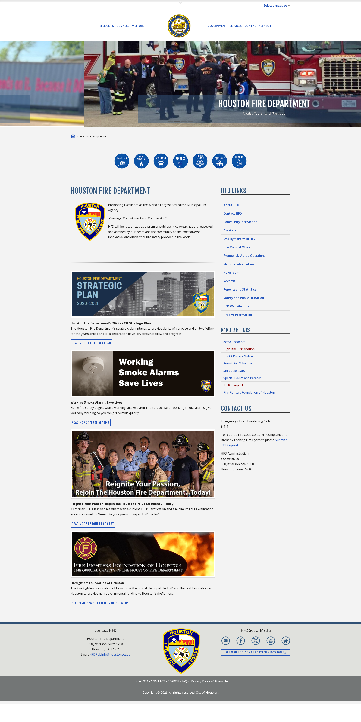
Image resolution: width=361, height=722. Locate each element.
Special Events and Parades (242, 378)
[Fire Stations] (220, 160)
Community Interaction (240, 222)
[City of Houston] (179, 25)
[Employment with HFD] (122, 160)
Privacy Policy (200, 681)
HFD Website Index (237, 306)
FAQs (185, 681)
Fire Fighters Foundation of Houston (100, 603)
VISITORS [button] (138, 26)
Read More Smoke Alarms (90, 422)
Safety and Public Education (243, 298)
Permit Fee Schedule (237, 363)
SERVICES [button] (236, 26)
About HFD (231, 205)
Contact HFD (232, 213)
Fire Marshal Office (237, 247)
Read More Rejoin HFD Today (93, 524)
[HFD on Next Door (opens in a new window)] (285, 640)
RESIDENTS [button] (106, 26)
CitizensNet (220, 681)
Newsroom (231, 272)
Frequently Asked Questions (244, 256)
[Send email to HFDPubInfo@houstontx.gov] (225, 640)
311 (145, 681)
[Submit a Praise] (239, 160)
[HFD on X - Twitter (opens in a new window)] (255, 640)
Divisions (229, 230)
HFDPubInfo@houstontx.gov (109, 654)
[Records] (181, 160)
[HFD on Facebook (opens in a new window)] (240, 640)
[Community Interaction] (161, 160)
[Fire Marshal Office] (142, 160)
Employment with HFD (239, 239)
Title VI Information (237, 315)
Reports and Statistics (239, 289)
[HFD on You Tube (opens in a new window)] (270, 640)
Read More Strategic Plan (91, 343)
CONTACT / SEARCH (258, 26)
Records (229, 281)
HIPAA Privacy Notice (238, 356)
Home (136, 681)
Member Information (238, 264)
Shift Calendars (234, 371)
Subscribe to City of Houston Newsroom (254, 652)
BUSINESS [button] (123, 26)
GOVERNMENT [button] (217, 26)
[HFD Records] (200, 160)
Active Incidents (234, 342)
